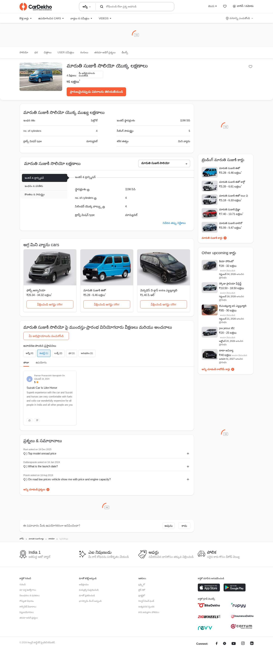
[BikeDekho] (209, 605)
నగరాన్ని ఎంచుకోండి (240, 18)
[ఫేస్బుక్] (216, 643)
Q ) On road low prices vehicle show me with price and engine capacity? (67, 479)
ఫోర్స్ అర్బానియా (36, 290)
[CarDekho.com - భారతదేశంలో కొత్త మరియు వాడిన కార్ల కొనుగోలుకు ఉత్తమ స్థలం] (36, 7)
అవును (169, 525)
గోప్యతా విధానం (27, 601)
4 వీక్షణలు (71, 75)
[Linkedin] (252, 643)
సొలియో (24, 52)
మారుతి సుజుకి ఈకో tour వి (233, 195)
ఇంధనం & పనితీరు (34, 186)
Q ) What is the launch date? (40, 466)
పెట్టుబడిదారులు (27, 612)
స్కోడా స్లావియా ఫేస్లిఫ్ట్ (230, 283)
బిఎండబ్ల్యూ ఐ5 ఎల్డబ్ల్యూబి (232, 305)
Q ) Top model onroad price (39, 453)
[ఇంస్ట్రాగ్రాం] (243, 643)
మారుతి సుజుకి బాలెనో (230, 223)
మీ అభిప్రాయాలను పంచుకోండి (46, 336)
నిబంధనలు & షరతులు (30, 595)
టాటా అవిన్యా (226, 350)
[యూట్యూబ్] (234, 643)
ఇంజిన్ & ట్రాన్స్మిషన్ (34, 178)
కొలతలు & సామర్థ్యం (35, 194)
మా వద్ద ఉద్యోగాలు (28, 590)
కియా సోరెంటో (226, 261)
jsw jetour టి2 (227, 328)
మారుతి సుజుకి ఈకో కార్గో (232, 181)
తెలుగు (211, 6)
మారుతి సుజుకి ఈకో (94, 290)
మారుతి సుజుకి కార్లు (212, 237)
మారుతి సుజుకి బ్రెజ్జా (229, 209)
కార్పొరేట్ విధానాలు (28, 606)
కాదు (184, 525)
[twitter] (224, 643)
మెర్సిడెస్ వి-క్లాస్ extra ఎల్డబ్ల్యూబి (158, 290)
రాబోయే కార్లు (223, 369)
